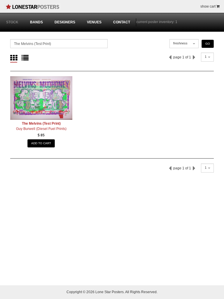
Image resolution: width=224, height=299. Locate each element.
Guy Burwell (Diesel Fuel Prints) (41, 129)
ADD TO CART (41, 143)
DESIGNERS (65, 22)
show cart (208, 6)
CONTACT (121, 22)
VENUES (94, 22)
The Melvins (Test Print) (41, 123)
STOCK (12, 22)
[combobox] (184, 43)
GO (207, 43)
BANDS (36, 22)
